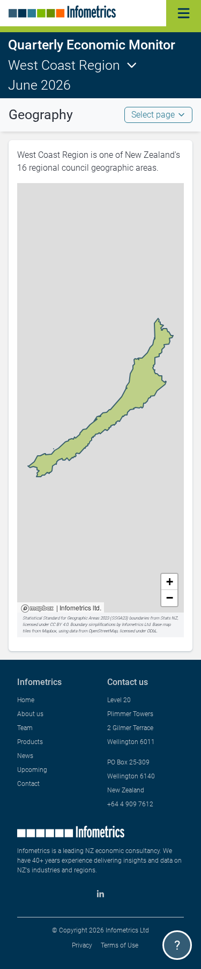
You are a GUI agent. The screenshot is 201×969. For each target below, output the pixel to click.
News (25, 756)
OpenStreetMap (102, 631)
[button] (169, 582)
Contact (28, 784)
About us (30, 714)
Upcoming (32, 770)
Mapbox (37, 609)
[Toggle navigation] (183, 13)
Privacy (82, 945)
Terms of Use (119, 945)
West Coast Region (64, 65)
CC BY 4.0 (59, 624)
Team (25, 728)
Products (30, 742)
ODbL (152, 631)
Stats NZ (168, 618)
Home (25, 700)
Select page (153, 115)
